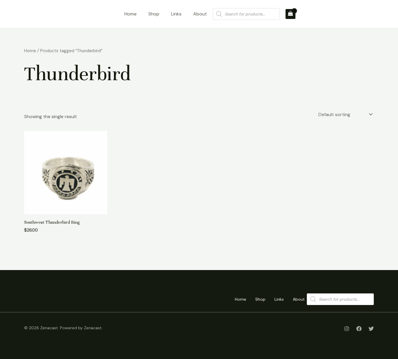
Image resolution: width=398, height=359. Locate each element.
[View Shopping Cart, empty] (290, 14)
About (200, 14)
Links (176, 14)
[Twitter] (371, 328)
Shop (153, 14)
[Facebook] (359, 328)
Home (130, 14)
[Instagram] (346, 328)
